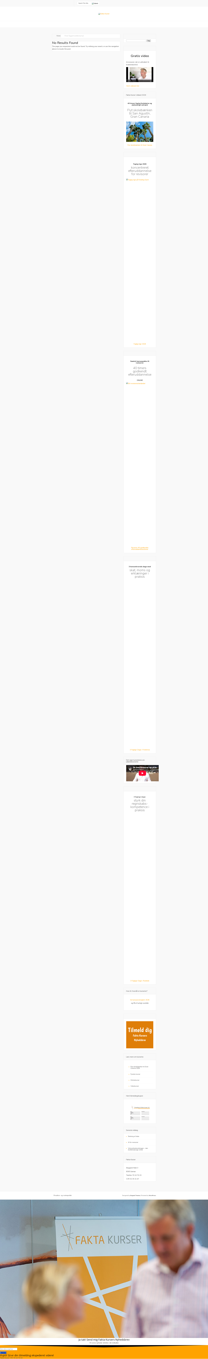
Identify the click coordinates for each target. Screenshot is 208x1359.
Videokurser (135, 1086)
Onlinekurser (135, 1080)
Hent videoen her (132, 86)
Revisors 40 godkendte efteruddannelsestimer (139, 548)
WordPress (152, 1195)
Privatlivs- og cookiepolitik (63, 1195)
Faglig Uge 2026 (140, 344)
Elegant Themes (135, 1195)
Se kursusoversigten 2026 (139, 1000)
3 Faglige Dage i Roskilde (139, 981)
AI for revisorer (133, 1142)
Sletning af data (133, 1136)
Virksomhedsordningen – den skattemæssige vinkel (138, 1149)
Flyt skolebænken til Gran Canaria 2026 (139, 1067)
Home (58, 36)
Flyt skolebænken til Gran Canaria (139, 145)
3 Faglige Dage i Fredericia (140, 750)
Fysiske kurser (135, 1074)
